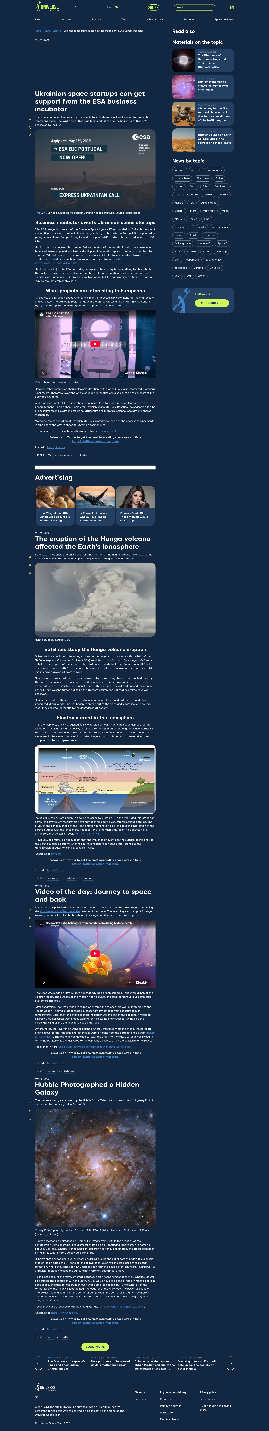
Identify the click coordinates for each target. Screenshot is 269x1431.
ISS (192, 202)
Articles (66, 19)
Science (96, 19)
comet (179, 186)
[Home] (47, 7)
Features (189, 19)
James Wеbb (208, 202)
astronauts (215, 170)
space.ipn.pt (108, 431)
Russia (193, 235)
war (189, 276)
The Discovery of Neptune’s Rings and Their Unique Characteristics (212, 61)
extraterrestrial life (186, 194)
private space (66, 455)
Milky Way (209, 211)
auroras (73, 686)
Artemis (180, 170)
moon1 (226, 211)
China (219, 178)
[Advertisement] (95, 69)
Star (177, 251)
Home (38, 30)
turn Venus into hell (87, 833)
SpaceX (222, 243)
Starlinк (191, 251)
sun (177, 259)
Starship (221, 251)
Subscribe (214, 303)
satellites (71, 878)
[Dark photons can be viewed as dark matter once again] (183, 87)
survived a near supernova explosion (122, 1306)
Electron (51, 1071)
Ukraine (83, 455)
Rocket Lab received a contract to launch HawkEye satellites (95, 1047)
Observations (155, 19)
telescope (181, 268)
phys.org (56, 854)
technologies (214, 259)
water (201, 276)
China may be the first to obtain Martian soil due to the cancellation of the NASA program (214, 114)
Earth (193, 186)
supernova (192, 259)
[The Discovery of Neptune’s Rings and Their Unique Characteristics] (183, 60)
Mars (193, 211)
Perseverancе (183, 227)
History (223, 194)
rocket (179, 235)
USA (177, 276)
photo (202, 227)
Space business (224, 19)
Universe (215, 268)
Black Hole (203, 178)
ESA (50, 455)
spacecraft (204, 243)
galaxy (51, 1337)
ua (109, 7)
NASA (178, 219)
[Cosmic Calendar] (232, 7)
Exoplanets (221, 186)
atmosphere (53, 878)
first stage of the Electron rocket (60, 911)
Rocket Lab (69, 1071)
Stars (206, 251)
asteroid (196, 170)
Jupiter (179, 211)
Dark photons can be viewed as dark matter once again (213, 86)
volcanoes (88, 878)
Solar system (183, 243)
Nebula (193, 219)
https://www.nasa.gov (64, 1313)
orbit (206, 219)
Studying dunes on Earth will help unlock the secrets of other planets (214, 139)
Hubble (65, 1337)
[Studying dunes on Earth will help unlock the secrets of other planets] (183, 140)
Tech (124, 19)
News (38, 19)
